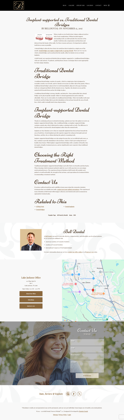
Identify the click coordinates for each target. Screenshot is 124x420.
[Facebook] (73, 394)
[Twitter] (79, 394)
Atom (70, 215)
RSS (74, 215)
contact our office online (75, 252)
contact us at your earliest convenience (68, 189)
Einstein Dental (83, 411)
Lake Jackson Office (31, 277)
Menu (105, 5)
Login (69, 415)
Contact (98, 5)
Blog (64, 5)
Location (90, 5)
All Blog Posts (40, 206)
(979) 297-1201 (90, 252)
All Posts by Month (62, 215)
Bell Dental (48, 236)
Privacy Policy (63, 415)
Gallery (71, 5)
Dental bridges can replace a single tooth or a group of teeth (56, 51)
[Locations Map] (93, 290)
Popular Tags (52, 215)
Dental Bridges (40, 209)
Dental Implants (69, 206)
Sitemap (55, 415)
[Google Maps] (68, 394)
